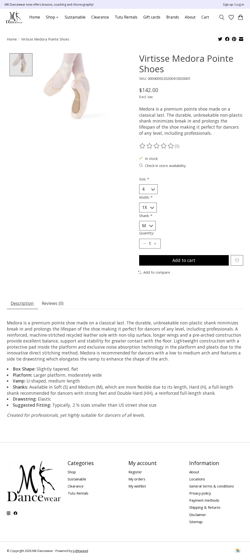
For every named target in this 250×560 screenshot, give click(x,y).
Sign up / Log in (233, 4)
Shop (72, 471)
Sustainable (75, 17)
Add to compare (156, 272)
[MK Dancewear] (14, 17)
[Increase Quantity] (155, 243)
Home (34, 17)
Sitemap (196, 521)
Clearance (100, 17)
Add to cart (183, 260)
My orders (136, 479)
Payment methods (204, 500)
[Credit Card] (238, 551)
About (190, 17)
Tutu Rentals (126, 17)
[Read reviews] (157, 146)
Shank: (145, 215)
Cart (205, 17)
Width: (146, 197)
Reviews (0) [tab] (52, 303)
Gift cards (151, 17)
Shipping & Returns (204, 507)
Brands (172, 17)
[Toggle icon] (221, 17)
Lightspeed (80, 551)
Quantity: (146, 232)
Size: (144, 178)
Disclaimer (197, 514)
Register (135, 471)
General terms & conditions (211, 486)
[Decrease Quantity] (144, 243)
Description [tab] (22, 303)
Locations (197, 479)
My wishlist (137, 486)
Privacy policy (200, 493)
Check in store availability (165, 165)
